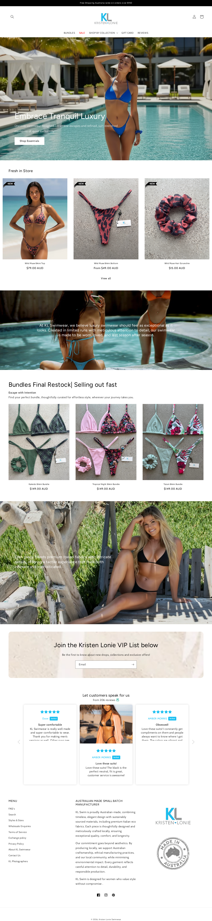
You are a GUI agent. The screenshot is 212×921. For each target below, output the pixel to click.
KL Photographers (18, 861)
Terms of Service (18, 832)
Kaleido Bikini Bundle (39, 484)
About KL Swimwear (19, 849)
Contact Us (14, 855)
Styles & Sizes (16, 820)
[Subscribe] (133, 665)
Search (12, 814)
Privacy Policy (16, 843)
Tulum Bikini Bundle (173, 484)
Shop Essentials (29, 140)
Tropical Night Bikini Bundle (106, 484)
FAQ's (12, 808)
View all (106, 278)
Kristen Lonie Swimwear (110, 919)
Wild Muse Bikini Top (35, 263)
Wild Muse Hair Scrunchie (177, 263)
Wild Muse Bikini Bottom (106, 263)
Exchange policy (17, 837)
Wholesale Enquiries (20, 826)
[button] (12, 17)
